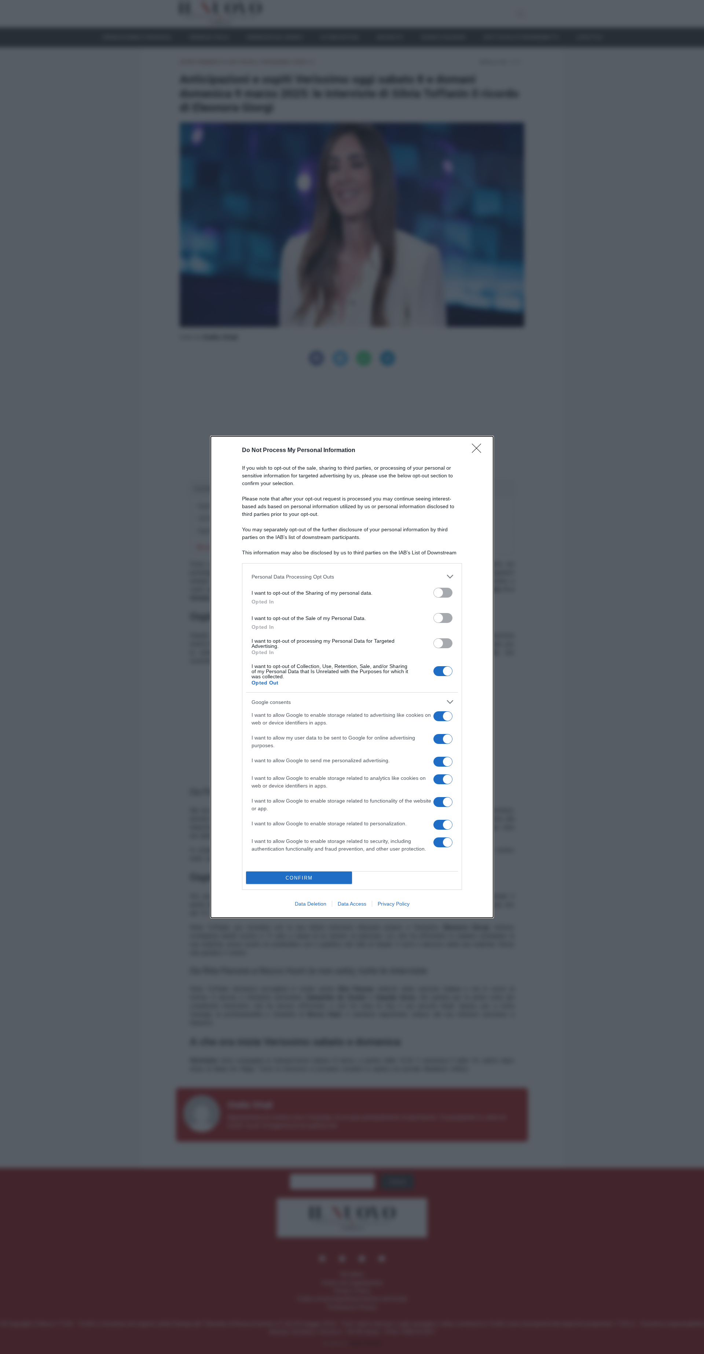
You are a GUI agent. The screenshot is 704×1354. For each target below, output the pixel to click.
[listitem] (352, 576)
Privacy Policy (394, 904)
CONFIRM (299, 878)
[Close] (479, 451)
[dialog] (352, 677)
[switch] (442, 593)
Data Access (352, 904)
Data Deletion (310, 904)
